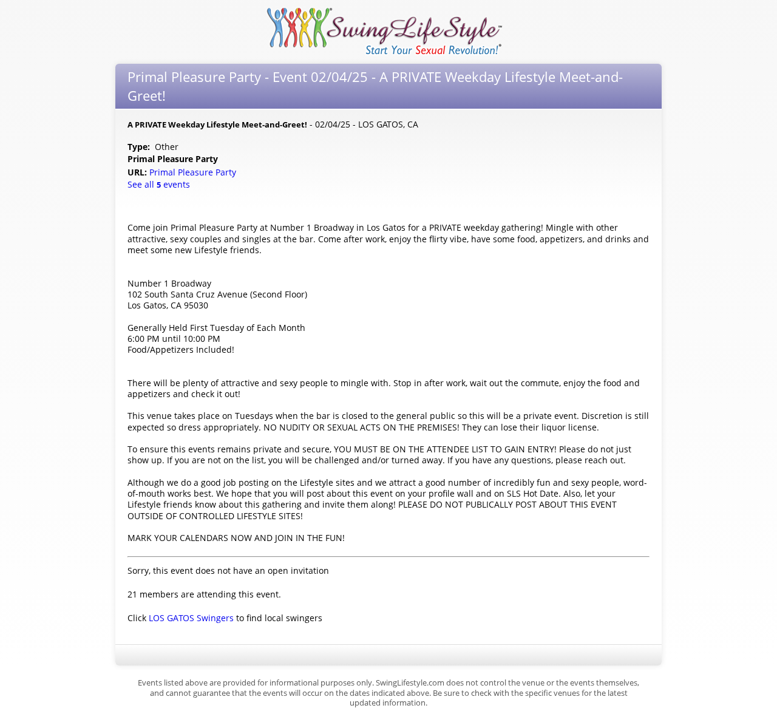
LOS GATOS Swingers (191, 618)
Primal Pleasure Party (194, 172)
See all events (158, 184)
